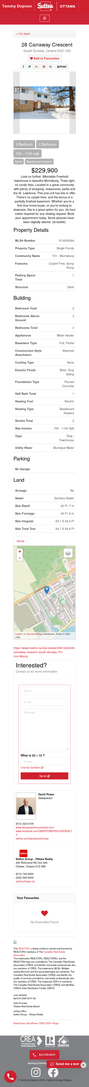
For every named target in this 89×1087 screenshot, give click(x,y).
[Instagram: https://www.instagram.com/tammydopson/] (36, 1072)
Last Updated (20, 994)
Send (43, 776)
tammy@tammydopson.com (44, 1063)
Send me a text (67, 1064)
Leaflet (18, 633)
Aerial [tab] (20, 541)
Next (73, 103)
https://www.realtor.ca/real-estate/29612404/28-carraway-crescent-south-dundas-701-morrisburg (44, 652)
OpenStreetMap (34, 633)
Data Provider (20, 1002)
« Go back (23, 33)
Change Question (31, 767)
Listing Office (19, 1010)
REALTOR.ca (25, 948)
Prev (16, 103)
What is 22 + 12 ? (33, 755)
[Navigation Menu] (44, 18)
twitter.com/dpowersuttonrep (32, 838)
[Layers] (68, 553)
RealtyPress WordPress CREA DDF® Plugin (36, 1023)
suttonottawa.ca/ (25, 881)
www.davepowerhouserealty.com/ (35, 827)
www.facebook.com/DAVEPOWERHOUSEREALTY (44, 833)
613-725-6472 (46, 1054)
